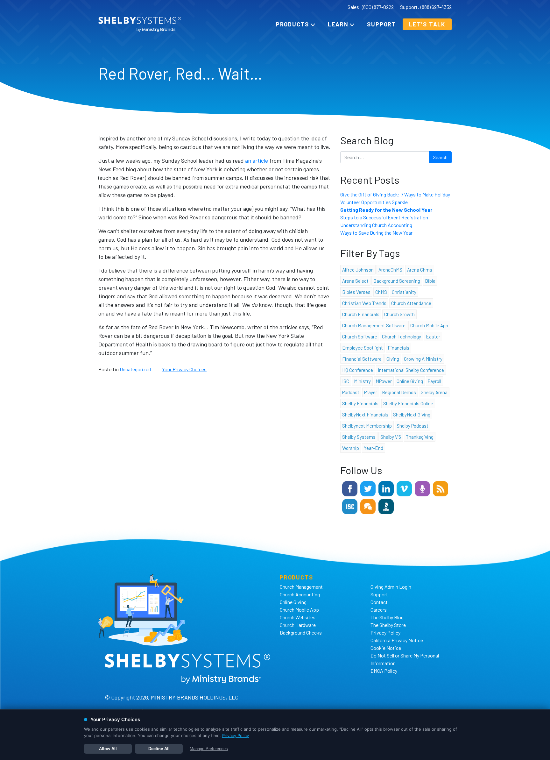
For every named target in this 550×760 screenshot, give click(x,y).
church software (359, 336)
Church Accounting (300, 594)
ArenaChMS (390, 270)
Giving (392, 359)
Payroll (434, 381)
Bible (430, 281)
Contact (379, 602)
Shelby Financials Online (408, 403)
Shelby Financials (360, 403)
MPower (384, 381)
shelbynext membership (367, 426)
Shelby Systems (359, 437)
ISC (345, 381)
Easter (433, 336)
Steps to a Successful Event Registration (384, 217)
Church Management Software (373, 325)
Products (292, 24)
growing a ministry (423, 359)
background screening (396, 281)
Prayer (370, 392)
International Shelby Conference (411, 370)
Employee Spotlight (362, 348)
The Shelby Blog (387, 617)
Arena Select (355, 281)
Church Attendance (411, 303)
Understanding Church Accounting (376, 225)
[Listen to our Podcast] (422, 488)
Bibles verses (356, 292)
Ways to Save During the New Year (376, 233)
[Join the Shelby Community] (368, 506)
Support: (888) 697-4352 (426, 7)
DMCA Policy (383, 671)
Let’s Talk (427, 24)
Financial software (362, 359)
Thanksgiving (420, 437)
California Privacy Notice (396, 640)
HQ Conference (357, 370)
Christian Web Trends (364, 303)
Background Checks (301, 632)
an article (256, 160)
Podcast (350, 392)
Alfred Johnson (358, 270)
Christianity (404, 292)
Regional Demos (399, 392)
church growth (399, 314)
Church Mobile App (429, 325)
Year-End (373, 448)
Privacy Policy (385, 632)
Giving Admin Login (390, 587)
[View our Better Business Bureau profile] (386, 506)
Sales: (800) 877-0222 (371, 7)
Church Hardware (298, 625)
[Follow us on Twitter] (368, 488)
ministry (362, 381)
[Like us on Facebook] (349, 488)
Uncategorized (135, 369)
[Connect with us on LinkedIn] (386, 488)
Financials (398, 348)
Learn (338, 24)
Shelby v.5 (390, 437)
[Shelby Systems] (139, 24)
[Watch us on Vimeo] (404, 488)
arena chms (419, 270)
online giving (410, 381)
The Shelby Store (388, 625)
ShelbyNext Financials (365, 414)
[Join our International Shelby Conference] (349, 506)
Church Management (301, 587)
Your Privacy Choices (184, 369)
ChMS (381, 292)
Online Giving (293, 602)
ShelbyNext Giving (411, 414)
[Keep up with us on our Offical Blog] (440, 488)
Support (381, 24)
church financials (360, 314)
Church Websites (297, 617)
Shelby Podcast (412, 426)
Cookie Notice (385, 648)
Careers (378, 610)
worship (350, 448)
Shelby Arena (434, 392)
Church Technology (401, 336)
